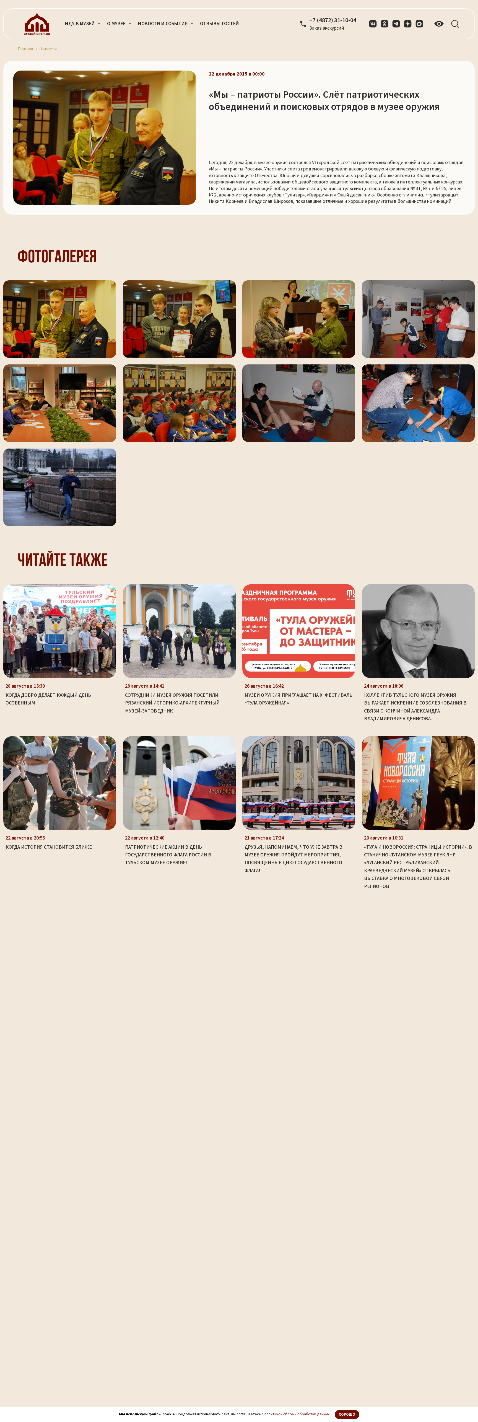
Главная (25, 49)
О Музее (117, 23)
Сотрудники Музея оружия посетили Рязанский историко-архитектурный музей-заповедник (172, 703)
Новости (48, 49)
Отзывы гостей (219, 23)
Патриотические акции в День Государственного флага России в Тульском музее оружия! (168, 855)
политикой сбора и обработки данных (296, 1414)
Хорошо (347, 1414)
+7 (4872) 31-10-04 (332, 20)
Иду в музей (80, 23)
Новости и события (163, 23)
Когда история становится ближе (49, 847)
